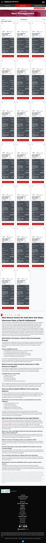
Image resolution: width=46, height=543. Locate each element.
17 (15, 315)
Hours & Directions (22, 503)
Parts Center (22, 520)
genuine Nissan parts (15, 423)
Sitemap (22, 507)
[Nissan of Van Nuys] (9, 2)
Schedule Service (38, 5)
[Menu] (43, 2)
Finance (22, 505)
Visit (30, 425)
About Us (22, 501)
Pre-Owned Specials (22, 513)
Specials (22, 515)
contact (34, 425)
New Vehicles (22, 510)
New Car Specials (22, 512)
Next (18, 315)
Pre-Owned (22, 511)
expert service (5, 423)
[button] (23, 541)
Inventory (22, 508)
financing (24, 450)
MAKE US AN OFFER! (8, 56)
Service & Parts (22, 516)
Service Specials (23, 521)
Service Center (22, 519)
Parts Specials (22, 522)
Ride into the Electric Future (11, 538)
